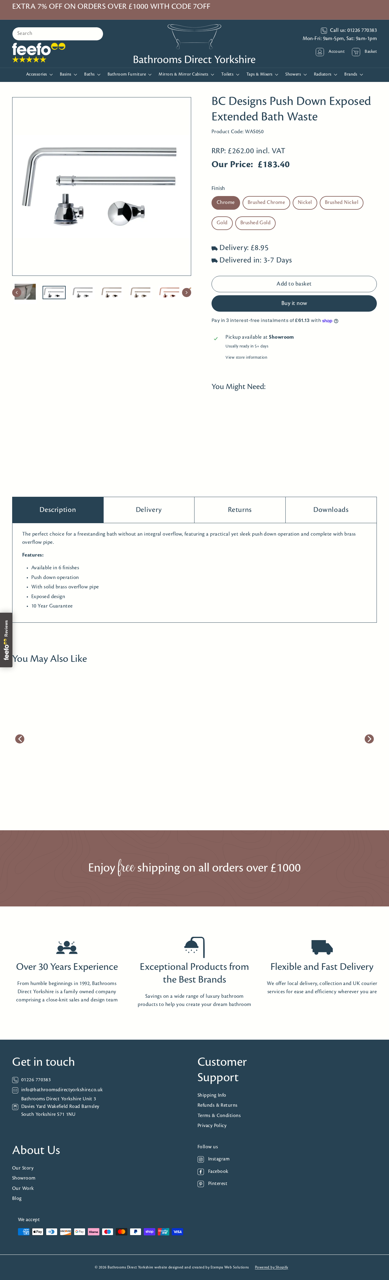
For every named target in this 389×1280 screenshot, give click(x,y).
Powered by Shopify (271, 1267)
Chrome (226, 203)
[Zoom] (101, 186)
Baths (90, 74)
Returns (240, 510)
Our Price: (232, 165)
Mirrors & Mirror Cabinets (184, 74)
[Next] (186, 292)
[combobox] (57, 34)
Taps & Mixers (260, 74)
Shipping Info (212, 1095)
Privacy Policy (212, 1125)
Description (58, 510)
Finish (218, 188)
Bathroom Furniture (127, 74)
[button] (224, 444)
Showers (293, 74)
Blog (17, 1198)
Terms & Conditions (219, 1115)
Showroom (24, 1178)
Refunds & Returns (218, 1105)
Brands (351, 74)
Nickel (305, 203)
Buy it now (294, 303)
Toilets (228, 74)
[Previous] (16, 292)
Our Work (23, 1188)
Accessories (37, 74)
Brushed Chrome (266, 203)
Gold (222, 223)
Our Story (22, 1168)
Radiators (323, 74)
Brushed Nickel (341, 203)
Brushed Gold (255, 223)
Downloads (331, 510)
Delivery (149, 510)
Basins (66, 74)
